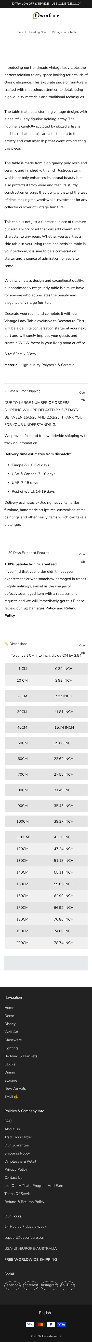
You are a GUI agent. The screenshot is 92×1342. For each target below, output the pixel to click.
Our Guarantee (16, 1145)
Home (19, 32)
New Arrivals (15, 1088)
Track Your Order (18, 1137)
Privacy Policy (15, 1169)
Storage (10, 1080)
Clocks (9, 1064)
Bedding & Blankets (20, 1056)
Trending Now (37, 32)
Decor (9, 1015)
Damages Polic (41, 608)
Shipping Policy (17, 1153)
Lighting (11, 1048)
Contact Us (13, 1177)
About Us (12, 1129)
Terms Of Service (18, 1193)
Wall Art (11, 1031)
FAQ (8, 1121)
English (45, 1313)
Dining (9, 1072)
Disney (10, 1023)
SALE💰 (11, 1096)
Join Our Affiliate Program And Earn (33, 1185)
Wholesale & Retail (20, 1161)
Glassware (13, 1040)
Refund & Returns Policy (24, 1201)
